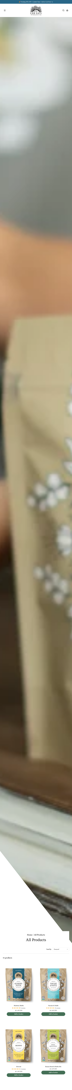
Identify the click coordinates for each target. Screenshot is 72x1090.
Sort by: (48, 949)
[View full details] (19, 982)
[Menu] (5, 10)
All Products (39, 935)
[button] (63, 10)
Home (29, 935)
